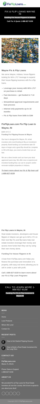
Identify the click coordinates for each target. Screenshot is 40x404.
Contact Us (6, 329)
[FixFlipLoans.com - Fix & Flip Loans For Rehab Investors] (17, 3)
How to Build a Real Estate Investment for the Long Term (22, 348)
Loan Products (7, 321)
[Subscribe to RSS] (14, 393)
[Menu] (37, 3)
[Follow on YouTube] (18, 393)
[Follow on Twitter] (7, 393)
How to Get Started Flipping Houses (20, 341)
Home (4, 317)
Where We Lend (7, 325)
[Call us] (11, 393)
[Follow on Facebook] (3, 393)
